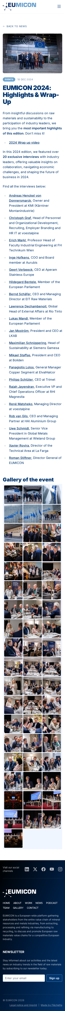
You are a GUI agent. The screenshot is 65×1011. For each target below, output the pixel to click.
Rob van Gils (18, 416)
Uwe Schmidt (19, 428)
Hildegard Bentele (22, 282)
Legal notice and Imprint (23, 1005)
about (17, 902)
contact (32, 907)
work (28, 902)
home (6, 902)
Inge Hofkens (19, 257)
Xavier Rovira (19, 445)
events (9, 79)
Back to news (17, 26)
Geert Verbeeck (21, 269)
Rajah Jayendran (21, 386)
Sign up (54, 978)
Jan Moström (19, 331)
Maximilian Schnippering (27, 343)
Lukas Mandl (18, 318)
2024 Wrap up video (24, 142)
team (6, 907)
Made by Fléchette (51, 1005)
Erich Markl (17, 240)
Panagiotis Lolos (21, 367)
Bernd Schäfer (20, 294)
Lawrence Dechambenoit (27, 306)
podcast (52, 902)
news (39, 902)
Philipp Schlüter (21, 379)
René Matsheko (20, 404)
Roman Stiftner (20, 458)
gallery (18, 907)
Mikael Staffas (19, 355)
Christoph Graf (20, 218)
